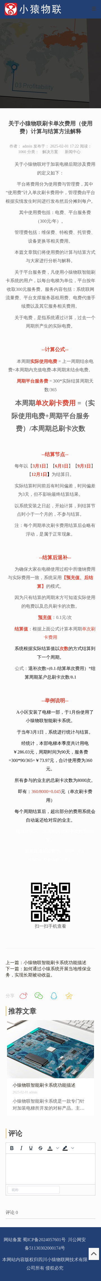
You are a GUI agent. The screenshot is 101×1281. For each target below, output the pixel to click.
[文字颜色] (57, 1148)
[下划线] (31, 1148)
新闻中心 (73, 152)
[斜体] (21, 1148)
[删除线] (40, 1148)
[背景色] (72, 1148)
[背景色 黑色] (65, 1148)
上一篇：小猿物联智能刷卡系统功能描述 (46, 962)
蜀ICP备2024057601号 (44, 1239)
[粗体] (12, 1148)
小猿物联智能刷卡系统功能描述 (44, 1085)
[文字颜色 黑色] (50, 1148)
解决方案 (50, 152)
